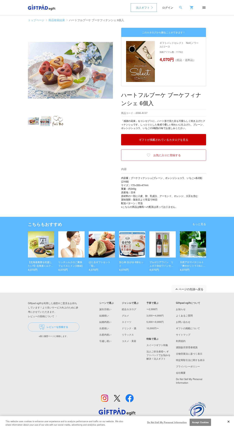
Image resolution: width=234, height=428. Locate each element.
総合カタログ (129, 309)
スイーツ (126, 322)
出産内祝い (105, 334)
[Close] (228, 421)
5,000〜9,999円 (155, 322)
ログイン (167, 7)
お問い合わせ (183, 322)
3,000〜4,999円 (155, 315)
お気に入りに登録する (167, 155)
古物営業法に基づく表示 (189, 353)
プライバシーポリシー (188, 366)
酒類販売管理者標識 (187, 347)
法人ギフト (143, 7)
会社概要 (181, 372)
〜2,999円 (151, 309)
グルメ (125, 315)
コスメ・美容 (129, 341)
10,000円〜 (152, 328)
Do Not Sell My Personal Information (167, 422)
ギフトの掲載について (188, 328)
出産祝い (104, 328)
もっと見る (199, 224)
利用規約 (181, 341)
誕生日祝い (105, 309)
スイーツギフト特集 (157, 345)
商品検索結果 (56, 20)
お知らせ (181, 309)
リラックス (128, 334)
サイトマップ (183, 334)
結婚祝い (104, 315)
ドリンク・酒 (129, 328)
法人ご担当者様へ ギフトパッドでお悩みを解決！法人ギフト (158, 355)
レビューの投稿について (41, 316)
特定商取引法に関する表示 (190, 360)
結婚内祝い (105, 322)
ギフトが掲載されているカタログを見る (163, 140)
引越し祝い (105, 341)
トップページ (36, 20)
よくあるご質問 (184, 315)
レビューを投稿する (57, 327)
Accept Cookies (200, 422)
